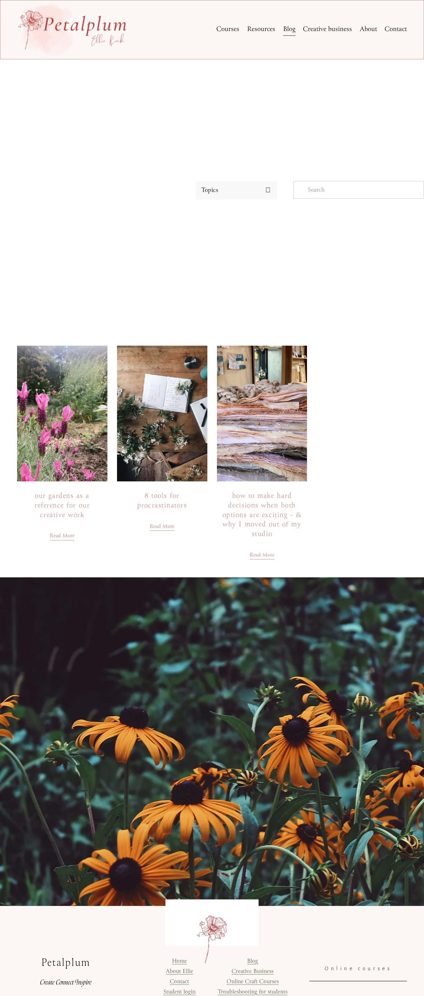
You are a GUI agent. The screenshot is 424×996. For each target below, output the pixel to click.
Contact (396, 29)
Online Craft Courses (253, 981)
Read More (62, 536)
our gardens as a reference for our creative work (62, 505)
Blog (289, 29)
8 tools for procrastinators (162, 500)
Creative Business (252, 971)
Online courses (358, 968)
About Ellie (179, 971)
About (368, 29)
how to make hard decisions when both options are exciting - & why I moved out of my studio (262, 514)
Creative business (327, 29)
